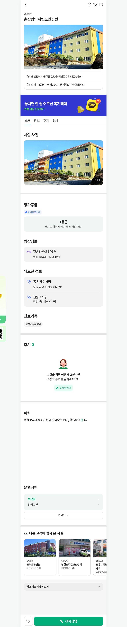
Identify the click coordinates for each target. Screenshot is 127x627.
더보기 (61, 515)
